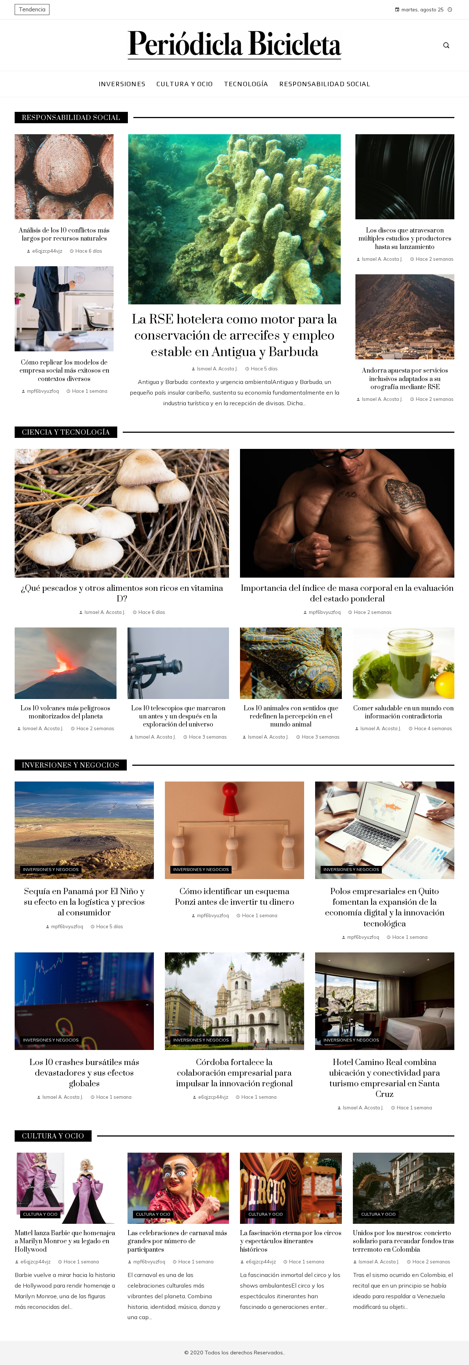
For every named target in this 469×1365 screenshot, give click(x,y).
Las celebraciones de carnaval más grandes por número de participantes (177, 1241)
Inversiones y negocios (50, 869)
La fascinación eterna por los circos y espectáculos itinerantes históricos (290, 1241)
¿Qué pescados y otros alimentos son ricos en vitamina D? (122, 593)
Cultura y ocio (40, 1214)
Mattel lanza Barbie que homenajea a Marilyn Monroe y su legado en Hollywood (65, 1241)
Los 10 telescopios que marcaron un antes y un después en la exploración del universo (178, 717)
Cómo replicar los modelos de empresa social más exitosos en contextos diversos (64, 371)
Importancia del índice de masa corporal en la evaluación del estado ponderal (347, 593)
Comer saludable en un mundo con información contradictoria (403, 713)
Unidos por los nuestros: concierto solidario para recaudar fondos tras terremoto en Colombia (403, 1241)
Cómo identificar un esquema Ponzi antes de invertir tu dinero (234, 897)
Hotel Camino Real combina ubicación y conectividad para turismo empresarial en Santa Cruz (384, 1078)
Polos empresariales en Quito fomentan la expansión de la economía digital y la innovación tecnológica (384, 907)
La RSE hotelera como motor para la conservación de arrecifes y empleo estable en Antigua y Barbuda (234, 336)
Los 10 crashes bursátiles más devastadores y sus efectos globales (84, 1073)
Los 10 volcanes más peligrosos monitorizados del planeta (65, 713)
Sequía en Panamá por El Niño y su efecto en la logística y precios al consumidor (84, 902)
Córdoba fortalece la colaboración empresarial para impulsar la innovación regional (234, 1073)
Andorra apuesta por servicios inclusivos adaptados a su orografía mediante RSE (405, 379)
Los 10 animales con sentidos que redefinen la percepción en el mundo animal (291, 717)
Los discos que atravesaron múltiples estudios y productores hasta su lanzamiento (404, 239)
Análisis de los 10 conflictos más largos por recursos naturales (64, 235)
